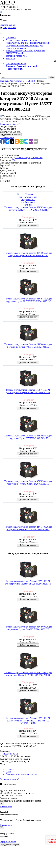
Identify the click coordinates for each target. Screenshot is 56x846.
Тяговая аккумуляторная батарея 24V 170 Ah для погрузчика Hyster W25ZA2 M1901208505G (28, 528)
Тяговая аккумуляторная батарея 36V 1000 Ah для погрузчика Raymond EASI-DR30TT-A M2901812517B (28, 720)
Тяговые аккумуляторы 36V (29, 157)
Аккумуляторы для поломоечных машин (24, 46)
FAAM (19, 53)
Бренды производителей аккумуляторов (25, 50)
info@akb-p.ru (9, 27)
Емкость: (24, 222)
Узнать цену (8, 137)
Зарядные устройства (16, 56)
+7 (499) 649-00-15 (9, 7)
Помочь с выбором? (10, 124)
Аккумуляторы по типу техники (21, 40)
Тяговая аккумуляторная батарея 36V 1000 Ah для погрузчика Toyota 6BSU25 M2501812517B (28, 582)
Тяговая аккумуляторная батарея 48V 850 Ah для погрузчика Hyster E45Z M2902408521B (28, 208)
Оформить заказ (8, 841)
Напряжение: (26, 220)
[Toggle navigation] (1, 33)
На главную (6, 806)
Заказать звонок (8, 25)
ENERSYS (11, 53)
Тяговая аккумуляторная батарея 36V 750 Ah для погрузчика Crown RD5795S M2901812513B (28, 673)
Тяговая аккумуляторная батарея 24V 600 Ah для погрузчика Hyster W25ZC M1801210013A (28, 345)
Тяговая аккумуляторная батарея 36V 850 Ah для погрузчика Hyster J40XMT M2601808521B (28, 482)
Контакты (10, 58)
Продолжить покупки (10, 844)
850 (14, 160)
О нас (8, 771)
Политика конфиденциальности (21, 774)
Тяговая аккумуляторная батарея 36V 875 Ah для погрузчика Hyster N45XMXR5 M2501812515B (28, 299)
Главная (9, 769)
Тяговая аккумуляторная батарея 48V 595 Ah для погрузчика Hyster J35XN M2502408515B (28, 436)
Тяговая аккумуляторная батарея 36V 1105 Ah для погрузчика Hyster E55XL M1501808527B (28, 391)
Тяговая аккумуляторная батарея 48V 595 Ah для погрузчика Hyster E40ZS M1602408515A (28, 254)
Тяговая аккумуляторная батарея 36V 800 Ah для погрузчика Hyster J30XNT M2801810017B (28, 628)
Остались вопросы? (9, 779)
